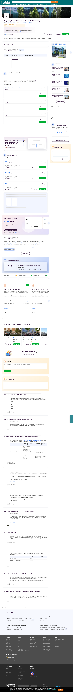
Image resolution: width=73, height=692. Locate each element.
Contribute (32, 684)
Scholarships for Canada (46, 642)
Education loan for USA (46, 646)
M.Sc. (6, 58)
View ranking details (20, 25)
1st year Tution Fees (8, 91)
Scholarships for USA (46, 640)
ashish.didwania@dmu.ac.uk (61, 137)
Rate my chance (42, 95)
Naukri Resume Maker (21, 671)
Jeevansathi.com (20, 675)
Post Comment (7, 370)
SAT (18, 646)
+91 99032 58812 (59, 135)
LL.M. (21, 629)
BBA (20, 627)
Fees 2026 (9, 620)
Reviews (38, 38)
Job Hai (19, 679)
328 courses (15, 337)
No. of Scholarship (21, 94)
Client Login (32, 668)
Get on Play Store (11, 657)
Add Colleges (32, 671)
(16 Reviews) (23, 22)
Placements (33, 38)
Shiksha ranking (7, 341)
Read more (6, 308)
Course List (66, 34)
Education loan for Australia (47, 649)
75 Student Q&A (31, 22)
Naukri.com (20, 669)
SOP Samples (57, 642)
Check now (8, 31)
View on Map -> (60, 132)
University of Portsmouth (55, 629)
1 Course (6, 162)
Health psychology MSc (29, 226)
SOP (55, 640)
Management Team (9, 669)
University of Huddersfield (55, 627)
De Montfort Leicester (37, 440)
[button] (48, 34)
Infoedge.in (20, 668)
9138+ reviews (17, 232)
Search (54, 1)
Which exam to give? (21, 649)
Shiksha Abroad (20, 678)
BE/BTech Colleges (33, 642)
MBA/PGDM (42, 620)
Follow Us (44, 684)
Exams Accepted (20, 91)
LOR (55, 643)
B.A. (12, 627)
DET (19, 643)
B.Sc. (18, 627)
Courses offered (7, 337)
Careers (7, 671)
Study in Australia (8, 642)
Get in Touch (20, 684)
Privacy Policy (50, 689)
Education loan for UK (46, 650)
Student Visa (57, 646)
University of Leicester (44, 629)
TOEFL (39, 58)
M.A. (18, 629)
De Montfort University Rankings (25, 618)
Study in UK (8, 643)
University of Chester (64, 629)
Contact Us (7, 675)
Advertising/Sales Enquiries (34, 669)
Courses (11, 38)
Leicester (7, 22)
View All (67, 58)
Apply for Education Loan (46, 639)
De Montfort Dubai (27, 440)
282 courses (33, 337)
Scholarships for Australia (46, 643)
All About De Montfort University (12, 618)
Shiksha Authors (8, 672)
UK (15, 22)
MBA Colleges (32, 639)
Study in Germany (9, 649)
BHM (46, 618)
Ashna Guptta (31, 218)
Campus (49, 38)
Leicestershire (12, 22)
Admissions (27, 38)
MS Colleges (32, 640)
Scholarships (43, 38)
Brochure (58, 34)
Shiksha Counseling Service (59, 639)
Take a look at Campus (61, 44)
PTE (42, 58)
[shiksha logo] (11, 685)
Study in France (8, 646)
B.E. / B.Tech (14, 629)
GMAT (19, 639)
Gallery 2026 (21, 620)
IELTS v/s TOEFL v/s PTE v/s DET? (23, 650)
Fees (15, 38)
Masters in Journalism (33, 646)
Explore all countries (9, 650)
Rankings (18, 38)
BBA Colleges (32, 643)
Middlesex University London (45, 627)
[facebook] (43, 686)
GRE (19, 640)
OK (60, 689)
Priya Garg (53, 97)
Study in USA (8, 639)
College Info (5, 38)
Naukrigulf (19, 672)
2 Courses (6, 184)
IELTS (32, 58)
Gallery (23, 38)
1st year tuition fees (8, 339)
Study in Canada (8, 640)
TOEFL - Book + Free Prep (71, 419)
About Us (7, 668)
